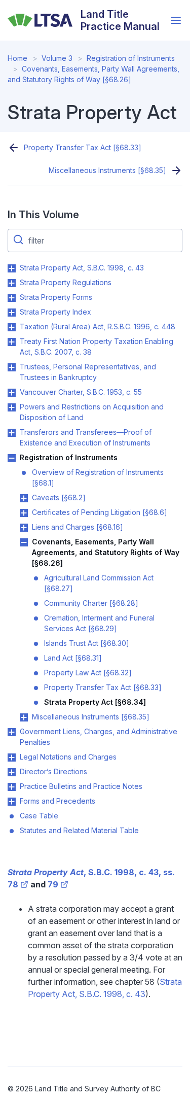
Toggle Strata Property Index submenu (12, 312)
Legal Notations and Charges (68, 756)
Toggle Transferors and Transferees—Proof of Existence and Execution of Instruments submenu (12, 433)
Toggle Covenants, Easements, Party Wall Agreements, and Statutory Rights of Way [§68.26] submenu (24, 542)
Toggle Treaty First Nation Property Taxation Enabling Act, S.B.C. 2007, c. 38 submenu (12, 342)
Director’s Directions (53, 771)
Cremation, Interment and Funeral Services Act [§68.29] (99, 623)
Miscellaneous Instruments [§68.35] (107, 170)
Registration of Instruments (131, 58)
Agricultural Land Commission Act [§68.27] (99, 583)
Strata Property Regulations (65, 282)
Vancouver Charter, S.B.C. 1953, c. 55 (81, 392)
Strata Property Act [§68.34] (95, 702)
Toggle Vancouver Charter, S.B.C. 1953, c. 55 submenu (12, 393)
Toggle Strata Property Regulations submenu (12, 283)
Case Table (39, 815)
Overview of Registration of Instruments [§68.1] (98, 477)
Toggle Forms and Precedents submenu (12, 802)
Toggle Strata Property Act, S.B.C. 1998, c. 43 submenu (12, 268)
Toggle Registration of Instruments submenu (12, 458)
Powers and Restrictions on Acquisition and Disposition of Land (92, 412)
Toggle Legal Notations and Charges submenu (12, 757)
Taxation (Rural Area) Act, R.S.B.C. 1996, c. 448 (97, 326)
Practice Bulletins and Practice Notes (81, 786)
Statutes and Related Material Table (79, 830)
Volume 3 (57, 58)
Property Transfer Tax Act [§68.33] (82, 147)
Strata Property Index (55, 311)
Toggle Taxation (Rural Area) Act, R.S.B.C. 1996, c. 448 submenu (12, 327)
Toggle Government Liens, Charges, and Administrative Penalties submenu (12, 732)
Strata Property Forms (56, 297)
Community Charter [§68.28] (91, 603)
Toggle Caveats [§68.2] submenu (24, 498)
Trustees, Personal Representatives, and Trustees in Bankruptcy (88, 372)
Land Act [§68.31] (73, 657)
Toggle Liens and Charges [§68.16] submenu (24, 528)
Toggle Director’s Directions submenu (12, 772)
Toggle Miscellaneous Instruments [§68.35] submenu (24, 717)
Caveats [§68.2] (59, 497)
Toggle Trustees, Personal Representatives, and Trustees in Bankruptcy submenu (12, 367)
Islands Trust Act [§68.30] (86, 643)
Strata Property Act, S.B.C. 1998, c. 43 (82, 267)
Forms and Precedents (57, 801)
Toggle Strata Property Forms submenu (12, 298)
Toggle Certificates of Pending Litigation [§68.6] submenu (24, 513)
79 (53, 884)
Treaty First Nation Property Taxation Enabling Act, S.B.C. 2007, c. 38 (96, 346)
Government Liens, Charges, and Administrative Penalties (98, 736)
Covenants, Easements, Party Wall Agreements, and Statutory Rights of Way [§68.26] (105, 552)
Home (17, 58)
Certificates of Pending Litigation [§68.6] (99, 512)
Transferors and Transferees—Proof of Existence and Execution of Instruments (85, 437)
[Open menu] (175, 20)
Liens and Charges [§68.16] (77, 527)
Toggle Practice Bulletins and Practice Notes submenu (12, 787)
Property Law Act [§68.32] (88, 672)
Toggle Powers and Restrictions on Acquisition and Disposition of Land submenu (12, 407)
